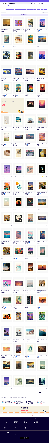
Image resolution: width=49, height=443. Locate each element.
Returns (25, 421)
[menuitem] (2, 6)
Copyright (25, 426)
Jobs (14, 426)
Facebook (37, 421)
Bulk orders (5, 428)
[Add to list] (11, 29)
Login (5, 426)
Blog (4, 423)
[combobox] (20, 3)
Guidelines (25, 423)
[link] (7, 9)
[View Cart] (47, 3)
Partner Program (15, 422)
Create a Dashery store (16, 428)
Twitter (37, 422)
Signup (5, 427)
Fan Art (5, 421)
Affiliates (14, 423)
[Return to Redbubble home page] (4, 3)
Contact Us (25, 427)
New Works (5, 422)
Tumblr (37, 423)
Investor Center (15, 421)
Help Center (25, 422)
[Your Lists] (45, 3)
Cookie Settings (26, 428)
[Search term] (31, 3)
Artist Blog (14, 427)
